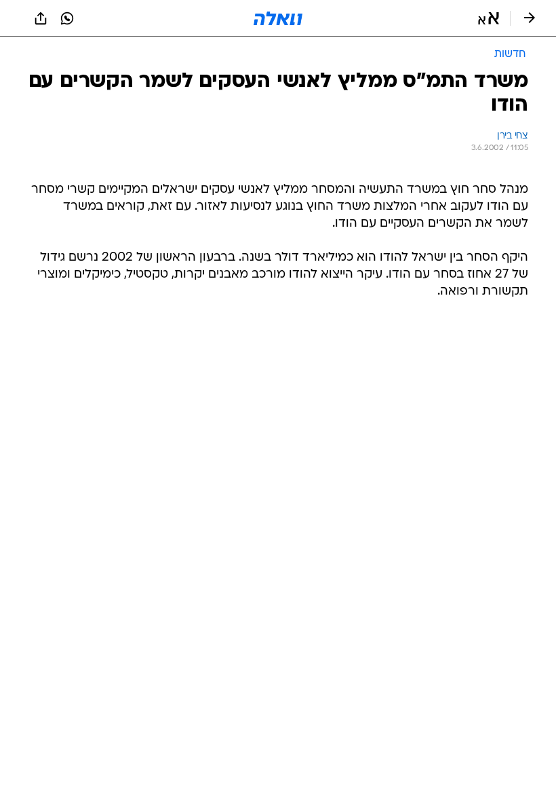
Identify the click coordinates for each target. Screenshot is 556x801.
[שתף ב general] (40, 18)
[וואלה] (278, 18)
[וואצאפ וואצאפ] (67, 18)
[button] (488, 18)
